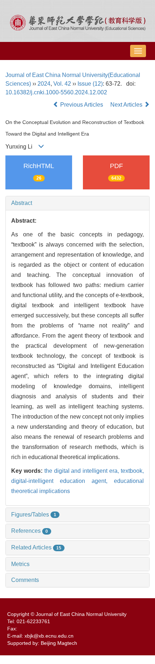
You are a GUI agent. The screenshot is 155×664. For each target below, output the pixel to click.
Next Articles (127, 105)
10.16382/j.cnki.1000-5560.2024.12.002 (56, 92)
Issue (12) (90, 84)
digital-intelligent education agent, (62, 481)
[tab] (77, 203)
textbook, (132, 471)
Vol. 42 (62, 84)
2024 (43, 84)
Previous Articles (82, 105)
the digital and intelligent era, (82, 471)
